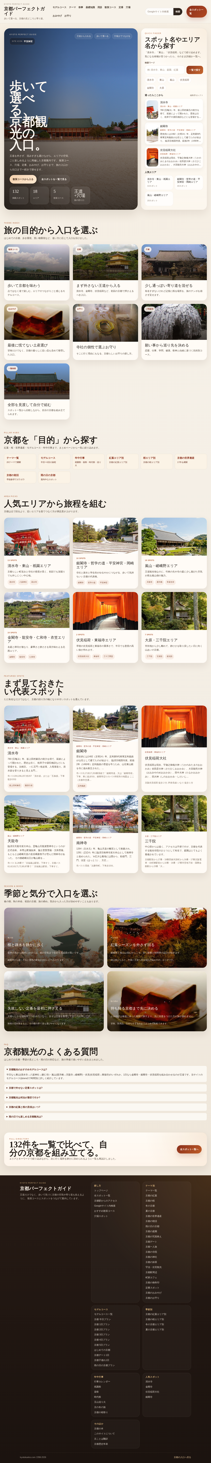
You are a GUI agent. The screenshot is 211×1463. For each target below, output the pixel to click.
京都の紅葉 (151, 1195)
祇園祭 (97, 1387)
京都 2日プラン (102, 1329)
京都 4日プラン (102, 1340)
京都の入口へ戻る (182, 1457)
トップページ (101, 1190)
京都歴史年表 (101, 1444)
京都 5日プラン (102, 1345)
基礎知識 (90, 7)
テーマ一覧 (151, 1190)
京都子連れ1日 (101, 1360)
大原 (161, 88)
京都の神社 (151, 1257)
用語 (99, 7)
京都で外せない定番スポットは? (25, 1088)
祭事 (81, 7)
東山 (161, 80)
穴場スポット (101, 1216)
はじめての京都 (102, 1350)
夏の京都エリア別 (155, 1329)
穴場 (128, 7)
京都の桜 (150, 1200)
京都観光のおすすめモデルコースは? (28, 1069)
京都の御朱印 (152, 1282)
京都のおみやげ (154, 1292)
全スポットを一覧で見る (54, 179)
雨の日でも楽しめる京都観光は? (25, 1116)
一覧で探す (195, 70)
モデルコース (59, 7)
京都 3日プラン (102, 1334)
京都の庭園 (151, 1231)
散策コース (110, 7)
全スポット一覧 (196, 11)
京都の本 (98, 1428)
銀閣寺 (149, 1397)
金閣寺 (150, 88)
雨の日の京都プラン (104, 1365)
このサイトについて (104, 1433)
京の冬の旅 (100, 1407)
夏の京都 (150, 1211)
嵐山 (172, 80)
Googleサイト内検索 (104, 1206)
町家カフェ (151, 1277)
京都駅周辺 (151, 1272)
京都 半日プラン (102, 1319)
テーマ (72, 7)
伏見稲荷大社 (152, 1392)
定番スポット (152, 1287)
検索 (178, 11)
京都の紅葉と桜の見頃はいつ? (24, 1107)
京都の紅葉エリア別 (156, 1314)
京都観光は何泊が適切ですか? (24, 1097)
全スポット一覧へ (189, 1149)
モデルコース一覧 (103, 1314)
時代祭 (97, 1397)
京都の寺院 (151, 1252)
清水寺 (150, 80)
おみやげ (57, 16)
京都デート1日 (101, 1355)
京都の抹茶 (151, 1262)
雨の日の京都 (152, 1226)
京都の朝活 (151, 1221)
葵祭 (96, 1392)
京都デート (151, 1241)
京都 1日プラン (102, 1324)
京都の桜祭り (101, 1412)
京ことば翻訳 (101, 1439)
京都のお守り (152, 1298)
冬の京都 (150, 1206)
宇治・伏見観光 (154, 1267)
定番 (121, 7)
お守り (67, 16)
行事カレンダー (102, 1381)
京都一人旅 (151, 1246)
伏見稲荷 (184, 80)
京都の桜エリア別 (155, 1319)
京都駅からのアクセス (105, 1200)
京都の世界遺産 (154, 1216)
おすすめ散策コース (104, 1211)
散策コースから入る (23, 179)
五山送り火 (100, 1402)
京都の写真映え (154, 1236)
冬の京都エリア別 (155, 1324)
